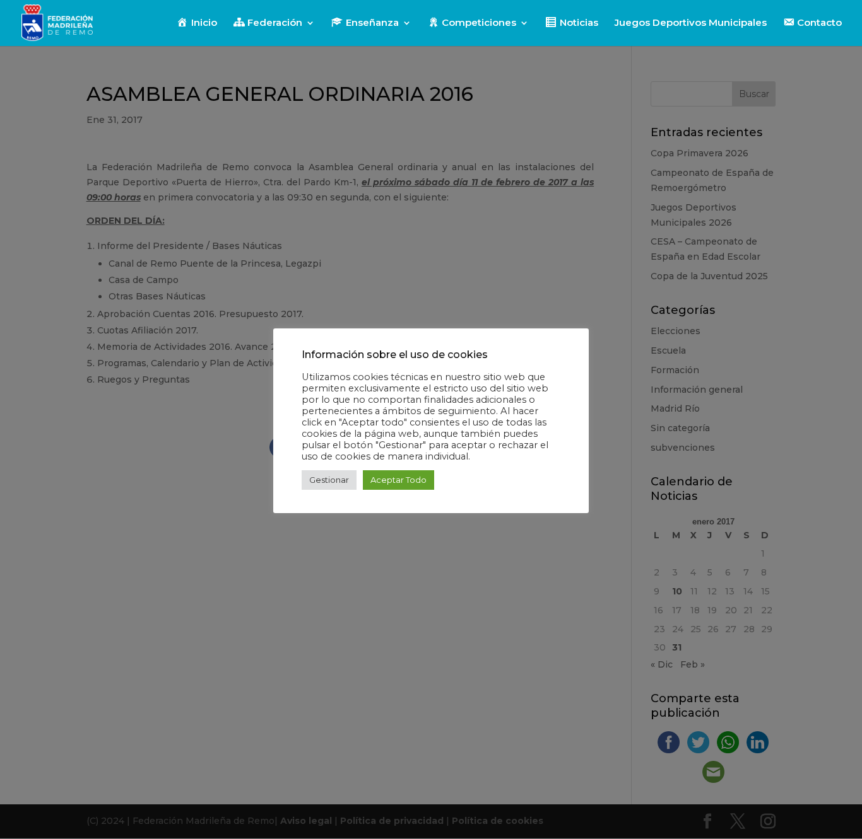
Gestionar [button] (329, 480)
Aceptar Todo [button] (398, 480)
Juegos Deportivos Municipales (691, 23)
